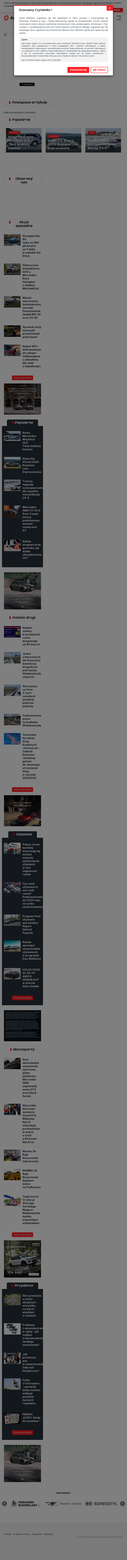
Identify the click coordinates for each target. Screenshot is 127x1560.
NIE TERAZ (99, 69)
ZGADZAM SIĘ (78, 69)
